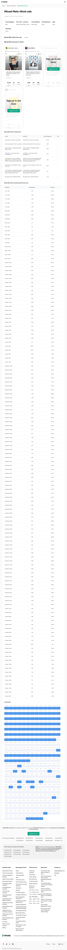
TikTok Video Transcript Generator (21, 885)
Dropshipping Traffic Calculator (7, 884)
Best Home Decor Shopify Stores (20, 929)
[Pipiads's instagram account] (13, 944)
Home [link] (3, 5)
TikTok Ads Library (20, 879)
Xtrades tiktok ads (49, 840)
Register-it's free (53, 69)
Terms (53, 944)
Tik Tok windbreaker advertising (18, 850)
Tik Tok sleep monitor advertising (27, 852)
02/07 (30, 899)
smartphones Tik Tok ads (8, 854)
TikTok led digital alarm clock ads (8, 856)
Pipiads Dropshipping (21, 904)
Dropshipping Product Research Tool (21, 901)
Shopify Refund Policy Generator (7, 907)
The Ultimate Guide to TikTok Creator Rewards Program (46, 884)
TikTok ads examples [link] (11, 5)
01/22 (38, 899)
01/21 (30, 901)
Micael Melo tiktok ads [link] (23, 5)
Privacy (48, 944)
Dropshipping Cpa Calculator (6, 888)
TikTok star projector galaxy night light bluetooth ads (18, 854)
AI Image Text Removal (21, 894)
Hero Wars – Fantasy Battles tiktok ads (60, 840)
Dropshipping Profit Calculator (6, 895)
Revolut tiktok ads (19, 838)
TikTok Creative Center (21, 882)
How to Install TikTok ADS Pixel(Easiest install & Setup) (46, 910)
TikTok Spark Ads (20, 875)
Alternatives (18, 888)
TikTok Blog (32, 874)
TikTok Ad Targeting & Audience (7, 876)
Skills (17, 877)
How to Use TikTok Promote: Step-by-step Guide (46, 890)
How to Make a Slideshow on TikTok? (46, 905)
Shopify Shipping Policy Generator (7, 918)
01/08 (34, 903)
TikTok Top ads (32, 877)
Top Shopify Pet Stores (21, 915)
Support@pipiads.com (59, 871)
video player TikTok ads (8, 850)
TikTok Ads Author (33, 881)
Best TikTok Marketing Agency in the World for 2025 (46, 895)
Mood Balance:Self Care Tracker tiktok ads (31, 838)
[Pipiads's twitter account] (6, 944)
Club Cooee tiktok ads (40, 838)
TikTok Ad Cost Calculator (5, 891)
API (55, 875)
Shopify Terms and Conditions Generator (7, 911)
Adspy (17, 871)
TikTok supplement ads (27, 854)
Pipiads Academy (33, 883)
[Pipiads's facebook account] (3, 944)
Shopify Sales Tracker (7, 871)
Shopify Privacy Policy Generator (7, 903)
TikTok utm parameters (7, 873)
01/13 (34, 901)
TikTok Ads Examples (31, 871)
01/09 (30, 903)
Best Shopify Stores (20, 913)
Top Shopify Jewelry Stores (20, 918)
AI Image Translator (20, 892)
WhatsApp (56, 873)
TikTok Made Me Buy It (21, 910)
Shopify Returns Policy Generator (7, 914)
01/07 (38, 903)
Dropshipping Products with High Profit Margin (21, 907)
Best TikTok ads (33, 879)
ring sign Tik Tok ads (8, 852)
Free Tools (4, 921)
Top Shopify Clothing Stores (21, 921)
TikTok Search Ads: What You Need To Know (45, 872)
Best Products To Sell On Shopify (21, 925)
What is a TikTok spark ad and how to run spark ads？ (46, 901)
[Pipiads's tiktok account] (10, 944)
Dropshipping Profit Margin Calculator (6, 899)
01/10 (38, 901)
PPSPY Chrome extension (6, 924)
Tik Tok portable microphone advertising (27, 850)
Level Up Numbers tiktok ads (50, 838)
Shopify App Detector (7, 881)
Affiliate (4, 927)
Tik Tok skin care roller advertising (18, 852)
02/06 (34, 899)
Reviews (18, 890)
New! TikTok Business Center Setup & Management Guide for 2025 (46, 878)
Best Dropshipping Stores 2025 (20, 897)
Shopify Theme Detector (8, 879)
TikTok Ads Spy (19, 873)
